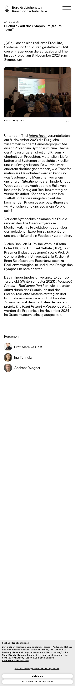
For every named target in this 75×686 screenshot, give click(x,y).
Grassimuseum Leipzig (26, 315)
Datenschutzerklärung (15, 660)
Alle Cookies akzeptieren (37, 682)
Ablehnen (37, 676)
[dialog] (37, 663)
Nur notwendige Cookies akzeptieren (37, 669)
